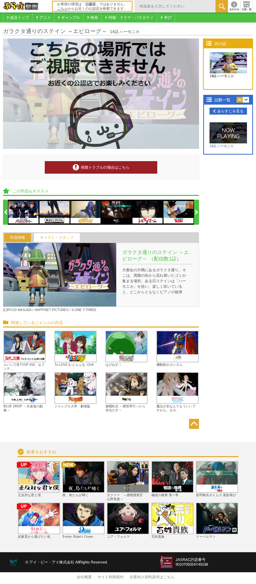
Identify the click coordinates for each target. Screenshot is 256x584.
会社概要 (84, 577)
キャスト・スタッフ (57, 237)
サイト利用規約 (111, 577)
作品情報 (17, 237)
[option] (23, 212)
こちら (62, 9)
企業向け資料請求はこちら (152, 577)
